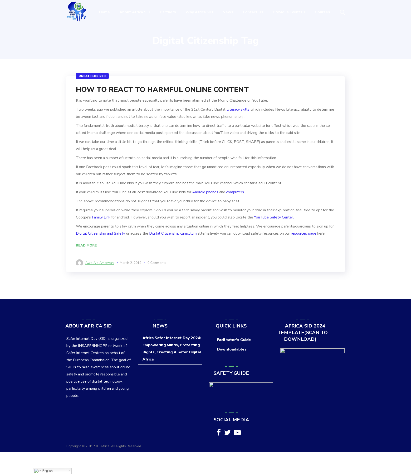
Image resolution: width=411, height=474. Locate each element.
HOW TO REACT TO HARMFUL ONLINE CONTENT (162, 90)
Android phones (205, 192)
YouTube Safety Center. (274, 217)
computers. (235, 192)
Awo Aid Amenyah (99, 263)
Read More (86, 245)
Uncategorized (92, 76)
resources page (303, 233)
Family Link (101, 217)
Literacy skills (238, 109)
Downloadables (232, 349)
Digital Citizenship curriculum (173, 233)
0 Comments (156, 263)
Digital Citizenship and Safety (100, 233)
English (47, 471)
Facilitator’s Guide (234, 339)
